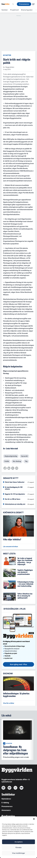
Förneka (18, 847)
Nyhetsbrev (6, 799)
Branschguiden (27, 10)
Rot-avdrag (17, 461)
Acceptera (19, 842)
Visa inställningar (18, 853)
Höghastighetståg (11, 456)
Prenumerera (7, 806)
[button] (34, 819)
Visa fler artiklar (8, 703)
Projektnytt (14, 10)
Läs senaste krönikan (10, 546)
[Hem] (6, 4)
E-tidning (5, 803)
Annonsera (6, 810)
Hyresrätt (24, 456)
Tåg (26, 461)
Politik (7, 461)
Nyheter (5, 10)
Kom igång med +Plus (18, 664)
